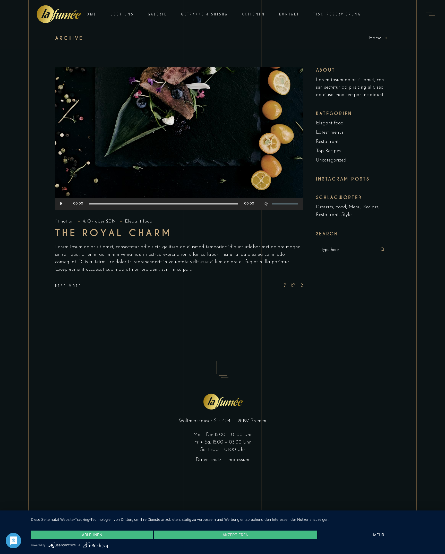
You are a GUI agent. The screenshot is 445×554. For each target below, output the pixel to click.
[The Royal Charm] (179, 138)
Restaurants (328, 141)
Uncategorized (331, 160)
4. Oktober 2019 (100, 221)
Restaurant (327, 214)
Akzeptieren (235, 534)
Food (341, 207)
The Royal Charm (113, 233)
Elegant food (138, 221)
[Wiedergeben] (61, 204)
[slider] (285, 204)
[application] (179, 204)
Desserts (324, 207)
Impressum (238, 459)
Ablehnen (92, 534)
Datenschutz (209, 459)
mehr (378, 534)
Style (346, 214)
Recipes (371, 207)
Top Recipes (328, 151)
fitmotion (65, 221)
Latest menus (330, 132)
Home (375, 38)
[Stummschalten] (266, 204)
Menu (355, 207)
